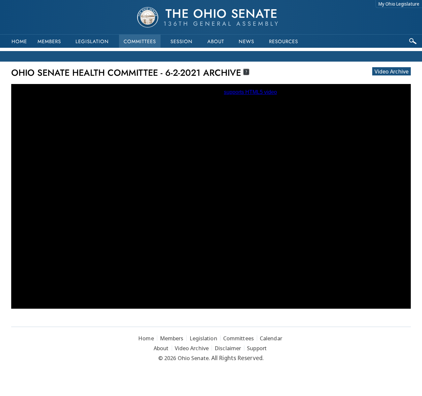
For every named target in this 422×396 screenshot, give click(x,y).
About (215, 41)
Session (181, 41)
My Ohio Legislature (398, 4)
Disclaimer (228, 348)
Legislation (92, 41)
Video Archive (391, 71)
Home (19, 41)
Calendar (271, 338)
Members (49, 41)
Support (257, 348)
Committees (140, 41)
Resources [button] (283, 41)
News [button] (246, 41)
